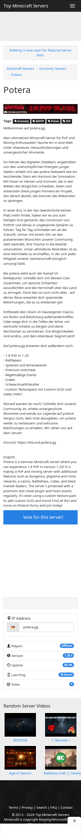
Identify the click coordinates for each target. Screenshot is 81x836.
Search (41, 807)
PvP (67, 121)
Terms (13, 807)
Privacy (27, 807)
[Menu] (72, 6)
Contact (66, 807)
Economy (23, 121)
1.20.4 (68, 655)
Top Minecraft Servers (26, 6)
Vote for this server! (42, 517)
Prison (54, 121)
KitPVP (39, 121)
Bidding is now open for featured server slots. (41, 52)
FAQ (53, 807)
